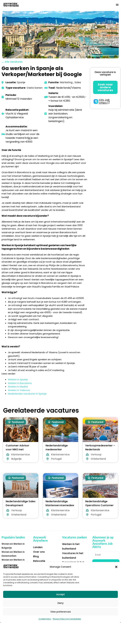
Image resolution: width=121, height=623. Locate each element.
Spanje (21, 82)
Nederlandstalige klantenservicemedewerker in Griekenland (60, 505)
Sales (78, 82)
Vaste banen (35, 88)
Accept (60, 594)
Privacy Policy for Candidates (67, 618)
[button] (116, 566)
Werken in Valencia (19, 390)
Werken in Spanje (18, 379)
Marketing (66, 82)
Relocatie (39, 561)
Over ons (39, 552)
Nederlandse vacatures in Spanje (27, 393)
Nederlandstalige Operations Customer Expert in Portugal (99, 505)
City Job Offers (104, 101)
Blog (36, 556)
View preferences (60, 611)
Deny (61, 603)
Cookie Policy (45, 618)
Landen (38, 547)
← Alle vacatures (12, 62)
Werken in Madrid (18, 386)
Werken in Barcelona (20, 383)
